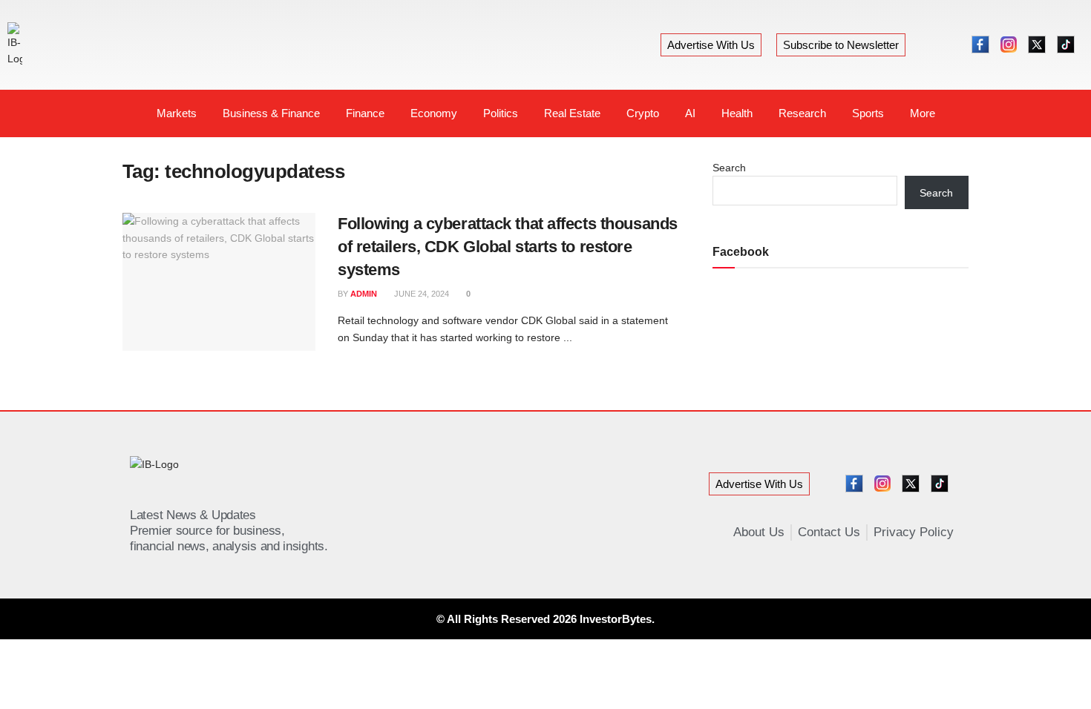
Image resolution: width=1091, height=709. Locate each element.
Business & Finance (271, 113)
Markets (177, 113)
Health (737, 113)
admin (363, 293)
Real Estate (572, 113)
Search (729, 168)
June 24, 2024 (420, 293)
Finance (365, 113)
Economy (433, 113)
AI (690, 113)
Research (802, 113)
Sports (868, 113)
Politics (500, 113)
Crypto (642, 113)
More (922, 113)
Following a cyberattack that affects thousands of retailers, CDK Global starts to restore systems (508, 246)
